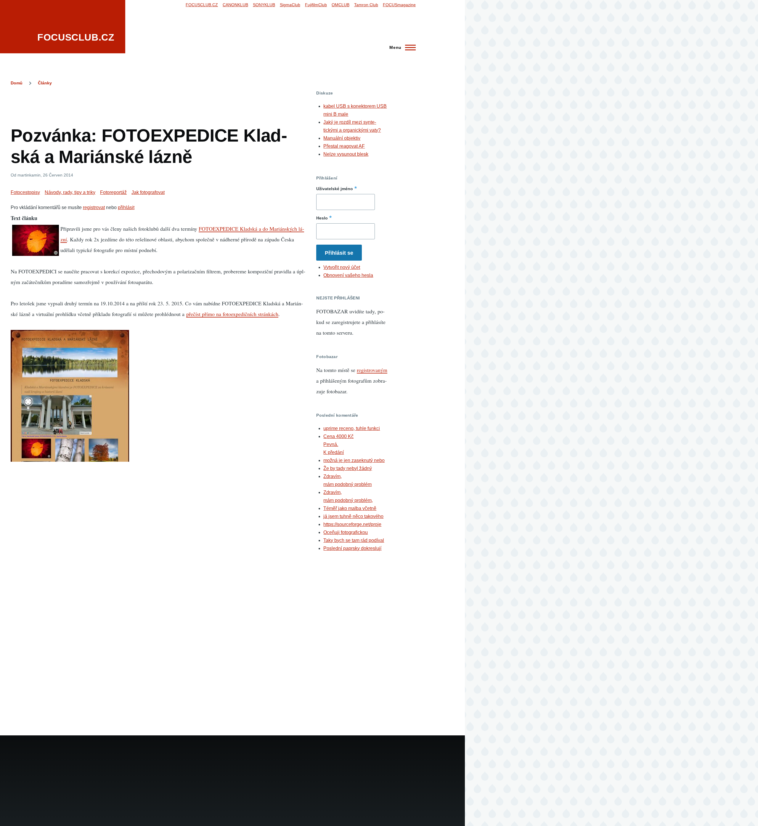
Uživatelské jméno (334, 188)
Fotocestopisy (25, 192)
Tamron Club (366, 4)
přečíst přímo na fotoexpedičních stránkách (232, 313)
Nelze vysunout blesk (345, 154)
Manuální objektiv (341, 138)
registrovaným (372, 369)
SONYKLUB (264, 4)
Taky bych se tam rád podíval (353, 540)
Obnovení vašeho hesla (348, 275)
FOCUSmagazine (399, 4)
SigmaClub (290, 4)
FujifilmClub (316, 4)
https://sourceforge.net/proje (352, 524)
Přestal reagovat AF (344, 146)
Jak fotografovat (148, 192)
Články (45, 83)
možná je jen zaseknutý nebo (354, 460)
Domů (17, 83)
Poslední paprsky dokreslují (352, 548)
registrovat (94, 207)
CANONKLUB (235, 4)
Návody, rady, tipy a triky (70, 192)
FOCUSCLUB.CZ (76, 37)
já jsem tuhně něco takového (353, 516)
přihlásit (126, 207)
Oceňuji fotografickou (345, 532)
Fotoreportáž (113, 192)
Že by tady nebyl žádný (347, 468)
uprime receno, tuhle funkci (351, 428)
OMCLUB (340, 4)
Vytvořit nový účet (341, 267)
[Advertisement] (158, 103)
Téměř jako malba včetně (349, 508)
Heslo (322, 218)
